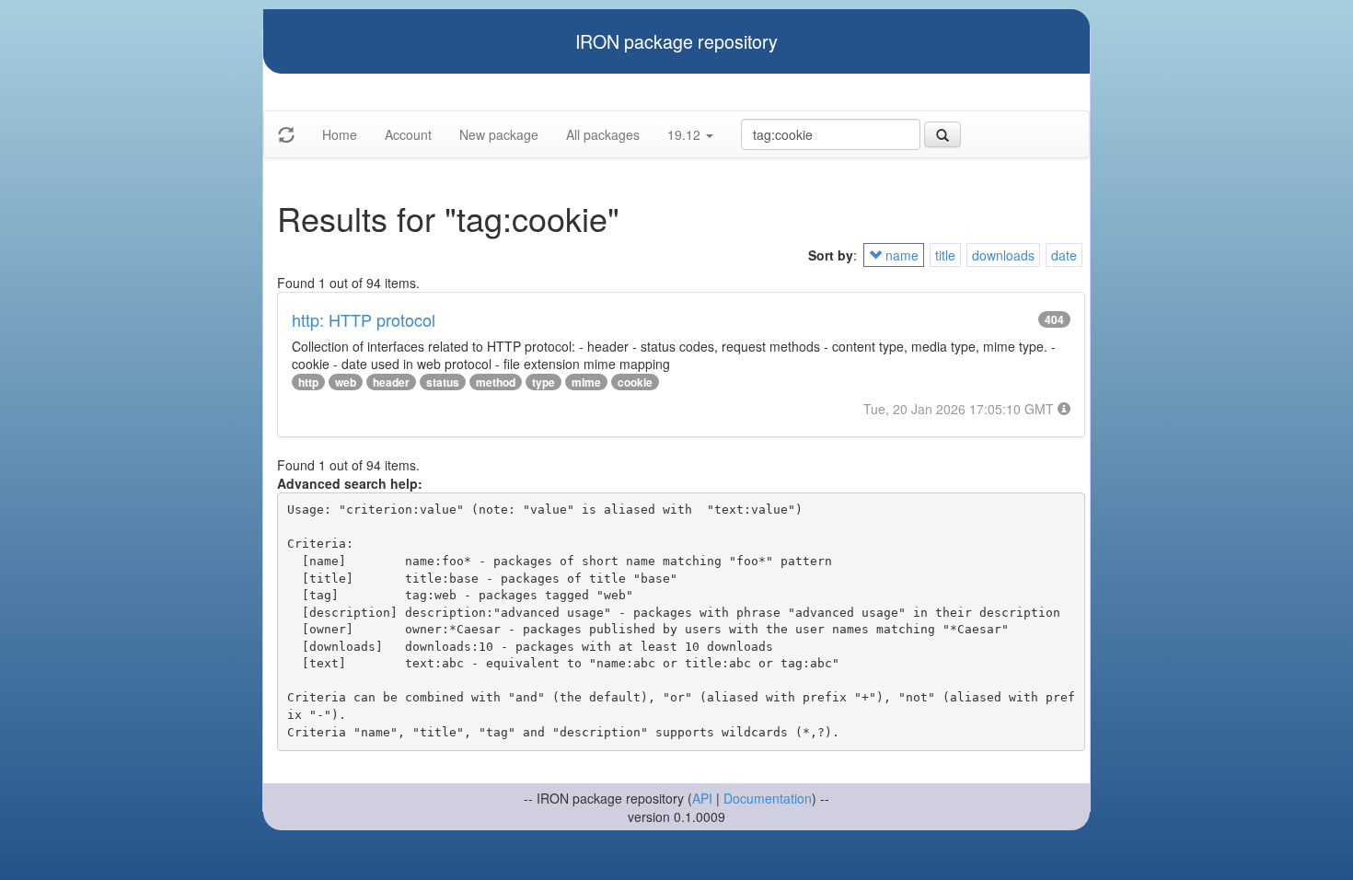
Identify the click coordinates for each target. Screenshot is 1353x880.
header (391, 382)
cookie (635, 382)
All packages (603, 134)
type (543, 382)
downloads (1003, 255)
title (945, 255)
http (308, 382)
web (345, 382)
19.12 (685, 134)
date (1064, 255)
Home (339, 134)
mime (586, 382)
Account (408, 134)
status (442, 382)
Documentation (767, 798)
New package (498, 134)
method (495, 382)
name (900, 255)
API (702, 798)
